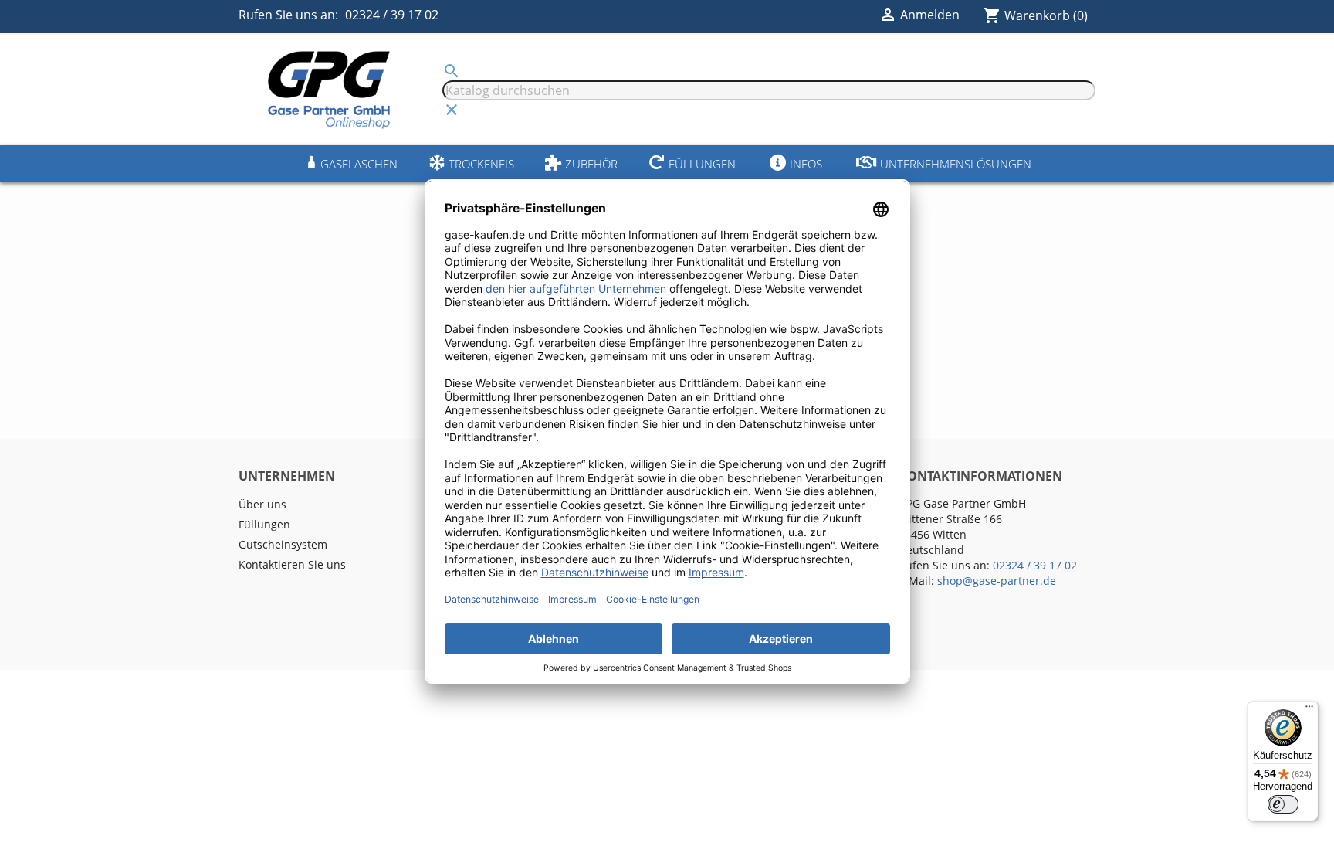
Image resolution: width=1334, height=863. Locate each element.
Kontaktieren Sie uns (292, 564)
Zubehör (591, 164)
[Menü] (1309, 710)
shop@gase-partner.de (996, 580)
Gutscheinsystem (283, 544)
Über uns (262, 504)
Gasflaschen (359, 164)
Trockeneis (481, 164)
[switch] (1283, 804)
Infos (806, 164)
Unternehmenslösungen (955, 164)
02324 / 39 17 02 (391, 14)
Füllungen (702, 164)
